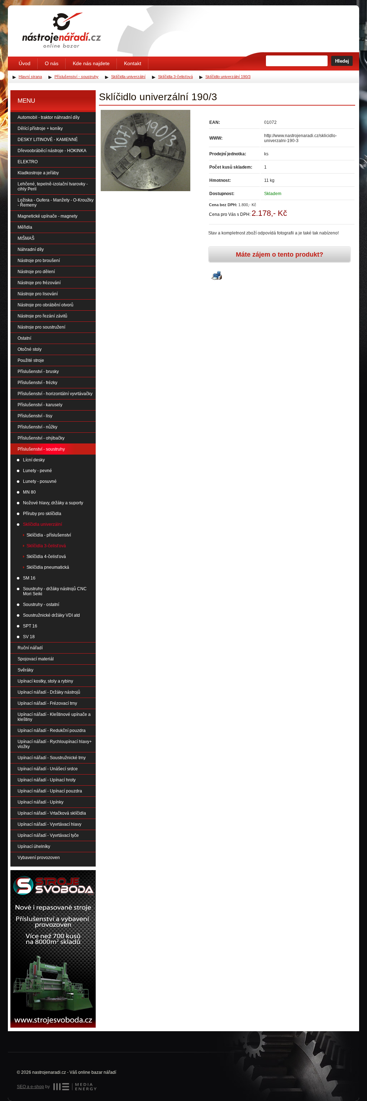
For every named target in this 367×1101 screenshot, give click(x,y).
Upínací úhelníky (34, 846)
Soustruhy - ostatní (41, 604)
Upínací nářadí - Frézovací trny (47, 703)
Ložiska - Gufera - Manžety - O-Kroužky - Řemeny (56, 203)
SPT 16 (30, 626)
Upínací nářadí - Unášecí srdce (48, 768)
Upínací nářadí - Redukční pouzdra (52, 730)
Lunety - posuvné (40, 481)
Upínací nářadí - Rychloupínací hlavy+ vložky (55, 744)
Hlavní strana (30, 76)
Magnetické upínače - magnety (47, 216)
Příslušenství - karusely (40, 404)
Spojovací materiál (36, 658)
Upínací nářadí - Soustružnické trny (52, 757)
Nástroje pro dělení (36, 271)
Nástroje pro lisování (38, 293)
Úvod (24, 63)
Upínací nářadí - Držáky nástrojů (49, 692)
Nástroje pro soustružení (41, 327)
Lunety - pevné (37, 470)
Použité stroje (31, 360)
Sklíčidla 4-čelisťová (46, 556)
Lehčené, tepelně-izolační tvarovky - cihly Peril (53, 186)
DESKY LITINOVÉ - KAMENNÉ (48, 139)
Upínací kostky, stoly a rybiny (45, 681)
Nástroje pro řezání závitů (42, 316)
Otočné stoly (30, 349)
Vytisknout (216, 276)
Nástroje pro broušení (39, 260)
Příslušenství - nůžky (37, 427)
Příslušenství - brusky (38, 371)
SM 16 (29, 578)
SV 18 (29, 636)
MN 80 (29, 492)
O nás (51, 63)
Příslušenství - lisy (35, 415)
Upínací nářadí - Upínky (40, 802)
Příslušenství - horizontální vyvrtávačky (55, 393)
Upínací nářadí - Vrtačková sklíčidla (52, 813)
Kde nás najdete (91, 63)
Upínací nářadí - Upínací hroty (47, 779)
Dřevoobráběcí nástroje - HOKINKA (52, 150)
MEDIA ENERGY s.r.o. (74, 1086)
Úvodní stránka (61, 30)
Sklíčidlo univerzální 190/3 (228, 76)
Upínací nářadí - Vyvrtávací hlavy (49, 824)
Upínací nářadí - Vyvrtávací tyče (48, 835)
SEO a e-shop (30, 1086)
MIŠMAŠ (26, 238)
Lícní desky (34, 459)
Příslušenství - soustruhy (41, 449)
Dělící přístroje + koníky (40, 128)
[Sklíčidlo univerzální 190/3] (145, 150)
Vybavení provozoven (39, 857)
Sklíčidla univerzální (42, 524)
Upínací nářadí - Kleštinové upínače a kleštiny (54, 717)
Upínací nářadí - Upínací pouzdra (50, 791)
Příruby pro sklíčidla (42, 513)
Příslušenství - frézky (37, 382)
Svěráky (25, 670)
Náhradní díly (31, 249)
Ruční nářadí (30, 647)
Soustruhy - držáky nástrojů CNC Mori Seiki (55, 591)
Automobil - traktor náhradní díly (49, 117)
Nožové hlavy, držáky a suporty (53, 502)
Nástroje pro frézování (39, 282)
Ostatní (24, 338)
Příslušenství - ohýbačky (41, 438)
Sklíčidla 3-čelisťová (46, 545)
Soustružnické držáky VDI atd (51, 615)
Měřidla (25, 227)
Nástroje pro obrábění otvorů (45, 304)
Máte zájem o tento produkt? (279, 254)
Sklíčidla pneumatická (48, 567)
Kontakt (132, 63)
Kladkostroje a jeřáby (38, 172)
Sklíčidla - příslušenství (49, 535)
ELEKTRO (28, 161)
